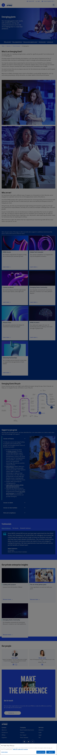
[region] (28, 749)
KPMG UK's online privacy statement (20, 749)
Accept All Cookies (41, 752)
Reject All (51, 752)
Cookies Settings (4, 752)
